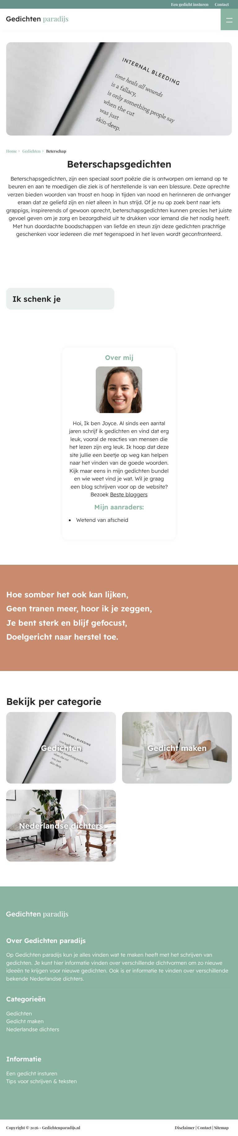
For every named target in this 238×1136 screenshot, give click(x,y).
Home (11, 151)
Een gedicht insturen (190, 4)
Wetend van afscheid (102, 520)
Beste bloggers (129, 494)
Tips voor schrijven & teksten (41, 1081)
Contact (222, 4)
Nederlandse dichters (32, 1029)
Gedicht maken (25, 1021)
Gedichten (31, 151)
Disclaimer (185, 1127)
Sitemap (221, 1127)
